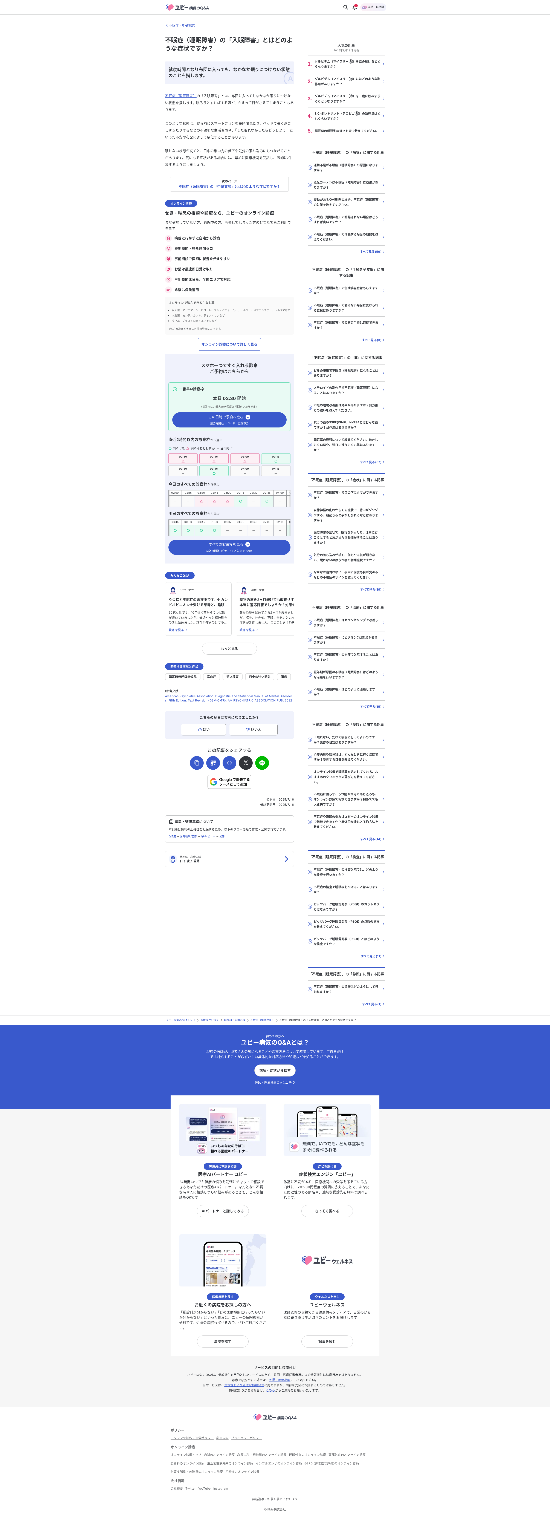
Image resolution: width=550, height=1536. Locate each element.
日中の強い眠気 (259, 676)
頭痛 (284, 676)
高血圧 (211, 676)
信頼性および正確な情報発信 (244, 1385)
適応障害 (232, 676)
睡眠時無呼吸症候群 (183, 676)
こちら (270, 1390)
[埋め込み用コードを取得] (229, 763)
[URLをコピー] (197, 763)
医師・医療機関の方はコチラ (275, 1082)
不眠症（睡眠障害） (181, 96)
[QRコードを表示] (213, 763)
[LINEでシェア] (262, 763)
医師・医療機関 (279, 1380)
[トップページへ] (275, 1421)
